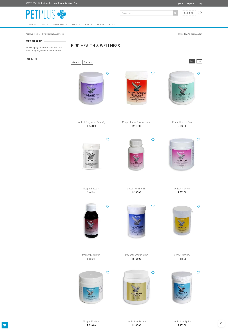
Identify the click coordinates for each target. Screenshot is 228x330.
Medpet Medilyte (91, 327)
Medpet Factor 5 (91, 191)
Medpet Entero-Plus (182, 123)
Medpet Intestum (182, 191)
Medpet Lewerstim (91, 259)
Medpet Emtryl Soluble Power (136, 123)
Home (37, 33)
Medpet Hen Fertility (137, 191)
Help (200, 3)
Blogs (112, 24)
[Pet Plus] (46, 14)
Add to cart (91, 118)
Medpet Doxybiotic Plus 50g (91, 123)
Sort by (87, 62)
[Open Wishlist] (5, 325)
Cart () (188, 13)
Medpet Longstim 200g (136, 259)
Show (75, 62)
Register (190, 3)
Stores (100, 24)
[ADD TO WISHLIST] (108, 73)
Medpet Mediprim (182, 327)
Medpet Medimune (136, 327)
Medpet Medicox (182, 259)
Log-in (179, 3)
